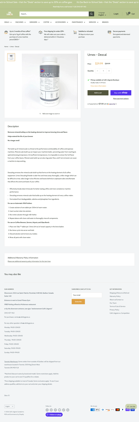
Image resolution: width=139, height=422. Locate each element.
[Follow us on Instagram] (51, 409)
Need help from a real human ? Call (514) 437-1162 (69, 7)
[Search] (91, 14)
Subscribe (78, 302)
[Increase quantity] (109, 71)
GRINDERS (33, 22)
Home (6, 46)
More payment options (121, 98)
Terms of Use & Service (117, 306)
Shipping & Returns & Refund (119, 293)
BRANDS (105, 22)
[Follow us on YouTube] (59, 409)
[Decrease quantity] (97, 71)
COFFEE (46, 22)
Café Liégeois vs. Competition (120, 313)
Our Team (113, 303)
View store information (98, 86)
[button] (109, 104)
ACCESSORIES (60, 22)
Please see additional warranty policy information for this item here (29, 261)
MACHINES (19, 22)
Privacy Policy (114, 310)
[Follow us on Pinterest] (55, 409)
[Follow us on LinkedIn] (67, 409)
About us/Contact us (116, 300)
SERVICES (92, 22)
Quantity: (91, 71)
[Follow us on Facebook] (47, 409)
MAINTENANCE (77, 22)
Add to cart (98, 93)
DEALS (6, 22)
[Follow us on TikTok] (63, 409)
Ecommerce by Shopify (17, 414)
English (8, 406)
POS (5, 414)
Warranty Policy (115, 296)
